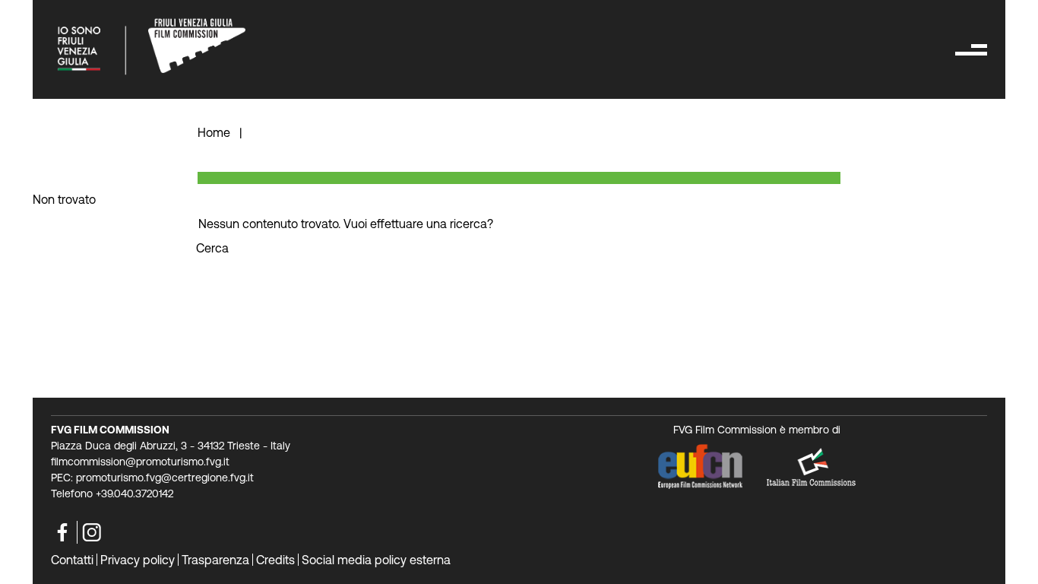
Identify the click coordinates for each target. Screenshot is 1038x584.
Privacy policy (137, 560)
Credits (275, 560)
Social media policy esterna (376, 560)
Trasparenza (215, 560)
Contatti (72, 560)
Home (215, 132)
